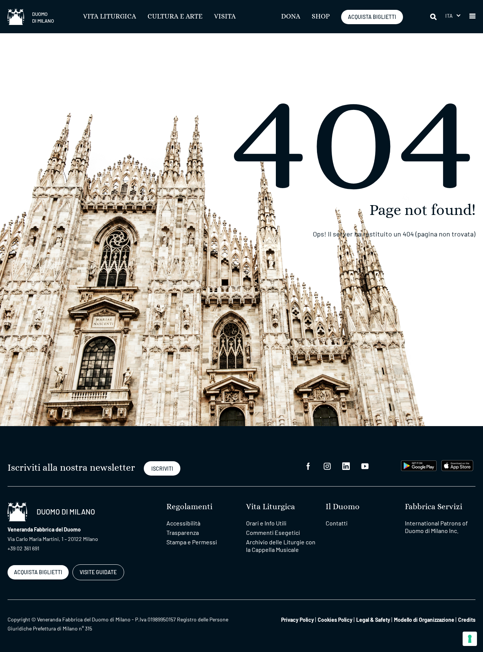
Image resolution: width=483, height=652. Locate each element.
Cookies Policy (335, 619)
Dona (290, 16)
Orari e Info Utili (266, 523)
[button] (452, 15)
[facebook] (308, 465)
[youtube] (365, 465)
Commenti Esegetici (273, 532)
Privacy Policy (297, 619)
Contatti (337, 523)
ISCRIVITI (162, 468)
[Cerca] (434, 16)
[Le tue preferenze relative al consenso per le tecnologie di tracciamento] (470, 639)
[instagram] (327, 465)
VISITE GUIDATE (98, 572)
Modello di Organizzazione (424, 619)
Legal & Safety (373, 619)
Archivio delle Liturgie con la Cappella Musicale (280, 545)
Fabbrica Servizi (433, 507)
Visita (225, 16)
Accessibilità (183, 523)
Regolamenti (189, 507)
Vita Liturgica (109, 16)
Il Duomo (343, 507)
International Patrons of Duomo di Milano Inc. (436, 526)
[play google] (419, 464)
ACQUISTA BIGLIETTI (372, 17)
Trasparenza (182, 532)
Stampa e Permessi (191, 541)
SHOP (321, 16)
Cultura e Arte (175, 16)
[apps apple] (457, 464)
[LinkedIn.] (346, 465)
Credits (466, 619)
